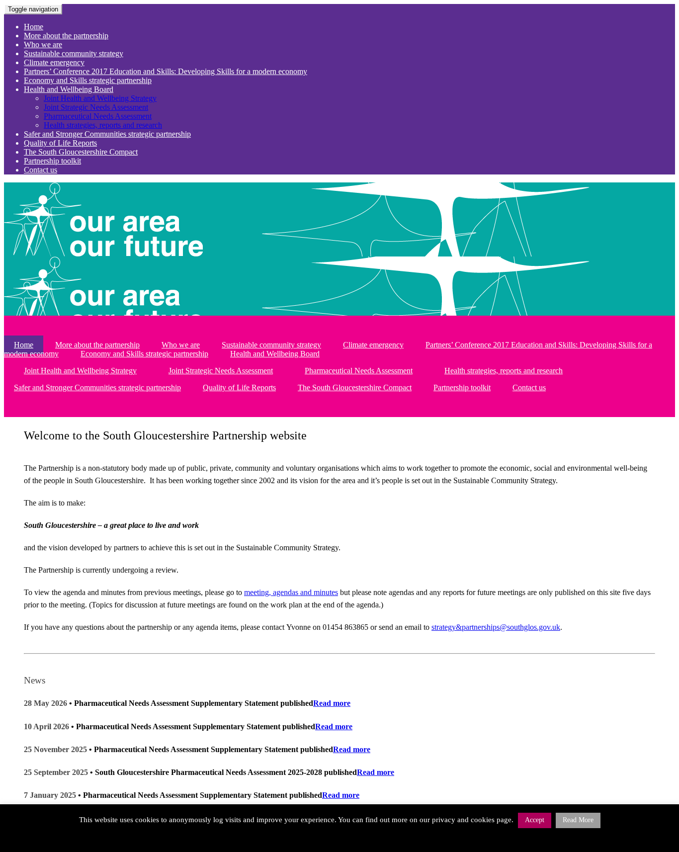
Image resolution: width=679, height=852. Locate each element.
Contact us (40, 170)
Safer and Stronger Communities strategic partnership (107, 134)
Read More (578, 820)
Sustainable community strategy (73, 53)
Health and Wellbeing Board (68, 89)
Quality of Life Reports (60, 143)
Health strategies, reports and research (103, 125)
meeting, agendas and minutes (291, 592)
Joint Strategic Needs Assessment (96, 107)
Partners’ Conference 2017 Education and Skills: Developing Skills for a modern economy (165, 71)
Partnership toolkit (52, 161)
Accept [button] (534, 820)
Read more (331, 703)
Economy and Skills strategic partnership (88, 80)
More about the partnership (66, 35)
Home (33, 26)
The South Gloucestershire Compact (81, 152)
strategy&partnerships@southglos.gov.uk (495, 627)
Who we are (43, 44)
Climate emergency (54, 62)
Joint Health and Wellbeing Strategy (100, 98)
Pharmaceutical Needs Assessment (98, 116)
